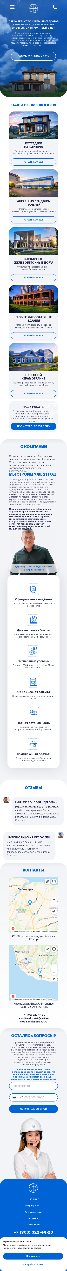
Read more (21, 820)
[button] (33, 56)
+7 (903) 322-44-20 (33, 1232)
